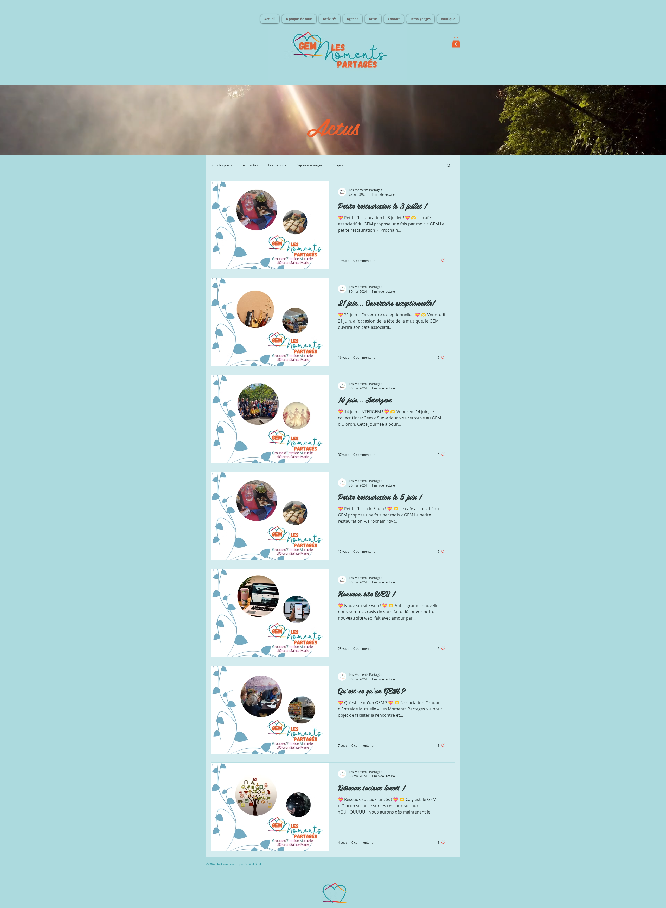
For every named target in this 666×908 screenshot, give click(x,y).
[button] (456, 42)
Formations (277, 165)
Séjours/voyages (309, 165)
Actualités (250, 165)
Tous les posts (221, 165)
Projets (337, 165)
